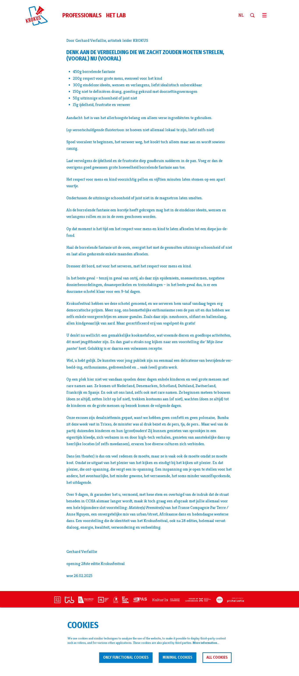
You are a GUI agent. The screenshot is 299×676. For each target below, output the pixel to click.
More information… (206, 643)
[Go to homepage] (39, 15)
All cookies (217, 657)
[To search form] (254, 15)
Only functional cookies (126, 657)
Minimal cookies (177, 657)
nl (241, 15)
